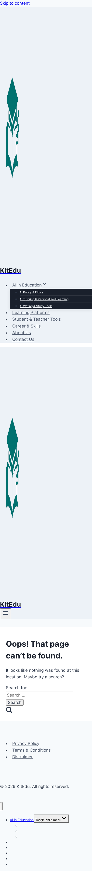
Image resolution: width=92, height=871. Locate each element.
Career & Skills (26, 326)
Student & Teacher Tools (36, 319)
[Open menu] (5, 613)
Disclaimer (22, 756)
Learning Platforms (31, 312)
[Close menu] (1, 806)
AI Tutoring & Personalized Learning (44, 299)
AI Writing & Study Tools (36, 306)
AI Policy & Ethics (31, 292)
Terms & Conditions (31, 750)
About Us (21, 332)
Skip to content (15, 3)
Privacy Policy (25, 743)
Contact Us (23, 339)
